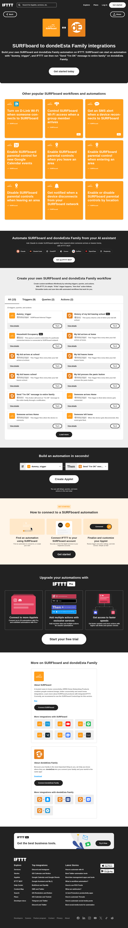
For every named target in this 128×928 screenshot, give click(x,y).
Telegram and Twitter (40, 901)
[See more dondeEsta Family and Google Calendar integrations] (84, 799)
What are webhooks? (73, 889)
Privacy (59, 918)
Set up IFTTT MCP (64, 260)
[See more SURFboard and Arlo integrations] (43, 735)
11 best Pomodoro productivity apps (79, 893)
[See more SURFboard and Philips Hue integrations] (84, 735)
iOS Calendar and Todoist (41, 897)
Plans (96, 5)
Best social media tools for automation (79, 905)
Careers (28, 918)
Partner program (40, 918)
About (67, 918)
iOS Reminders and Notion (42, 893)
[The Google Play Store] (107, 871)
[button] (64, 554)
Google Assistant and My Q (42, 881)
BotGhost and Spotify (40, 885)
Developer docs (20, 901)
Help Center (18, 885)
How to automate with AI (74, 869)
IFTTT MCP (18, 881)
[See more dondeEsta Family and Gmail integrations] (64, 799)
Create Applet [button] (64, 479)
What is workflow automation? (76, 881)
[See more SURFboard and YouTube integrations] (64, 724)
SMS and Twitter (38, 889)
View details (14, 326)
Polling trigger (24, 317)
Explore (86, 5)
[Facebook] (78, 918)
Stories (16, 873)
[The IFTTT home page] (7, 5)
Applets (17, 877)
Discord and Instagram (40, 869)
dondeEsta (50, 769)
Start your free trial (64, 639)
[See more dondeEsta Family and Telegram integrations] (43, 810)
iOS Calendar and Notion (41, 873)
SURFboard (25, 45)
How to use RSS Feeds (74, 885)
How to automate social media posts (79, 901)
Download (38, 776)
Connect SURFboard (46, 707)
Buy (35, 701)
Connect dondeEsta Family (48, 783)
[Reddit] (112, 918)
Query (79, 317)
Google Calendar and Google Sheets (46, 877)
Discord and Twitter (39, 905)
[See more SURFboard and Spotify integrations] (84, 724)
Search (16, 893)
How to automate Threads (75, 897)
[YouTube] (95, 918)
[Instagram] (89, 918)
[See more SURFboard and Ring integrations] (43, 724)
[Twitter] (101, 918)
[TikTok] (106, 918)
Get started (117, 5)
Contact (51, 918)
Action (21, 397)
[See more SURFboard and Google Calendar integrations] (64, 735)
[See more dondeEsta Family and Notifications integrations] (43, 799)
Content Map (19, 889)
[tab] (12, 300)
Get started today (64, 71)
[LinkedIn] (84, 918)
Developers (18, 918)
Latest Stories (72, 865)
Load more (64, 435)
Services (17, 869)
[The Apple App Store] (107, 866)
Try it (57, 326)
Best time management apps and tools (79, 877)
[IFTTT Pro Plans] (108, 314)
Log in (104, 5)
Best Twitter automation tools (76, 873)
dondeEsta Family (66, 45)
